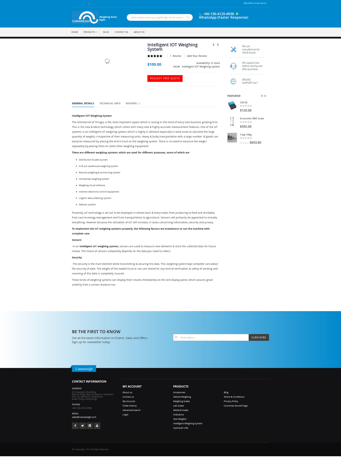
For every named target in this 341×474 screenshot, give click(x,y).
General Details (83, 103)
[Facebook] (75, 425)
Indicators (178, 414)
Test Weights (179, 419)
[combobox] (160, 17)
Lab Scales (178, 405)
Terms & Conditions (234, 396)
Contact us (128, 396)
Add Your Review (197, 56)
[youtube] (97, 425)
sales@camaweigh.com (84, 417)
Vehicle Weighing (182, 396)
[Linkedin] (89, 425)
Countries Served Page (236, 405)
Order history (130, 405)
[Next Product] (218, 44)
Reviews (133, 103)
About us (127, 392)
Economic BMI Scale (252, 118)
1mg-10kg (246, 134)
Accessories (179, 392)
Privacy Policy (231, 401)
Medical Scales (180, 410)
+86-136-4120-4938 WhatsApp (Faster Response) (223, 15)
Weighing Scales (181, 401)
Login (125, 414)
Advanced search (131, 410)
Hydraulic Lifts (180, 427)
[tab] (85, 104)
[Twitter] (82, 425)
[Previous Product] (213, 44)
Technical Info (109, 103)
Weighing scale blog (255, 3)
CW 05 (243, 102)
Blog (226, 392)
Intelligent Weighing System (187, 423)
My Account (129, 401)
